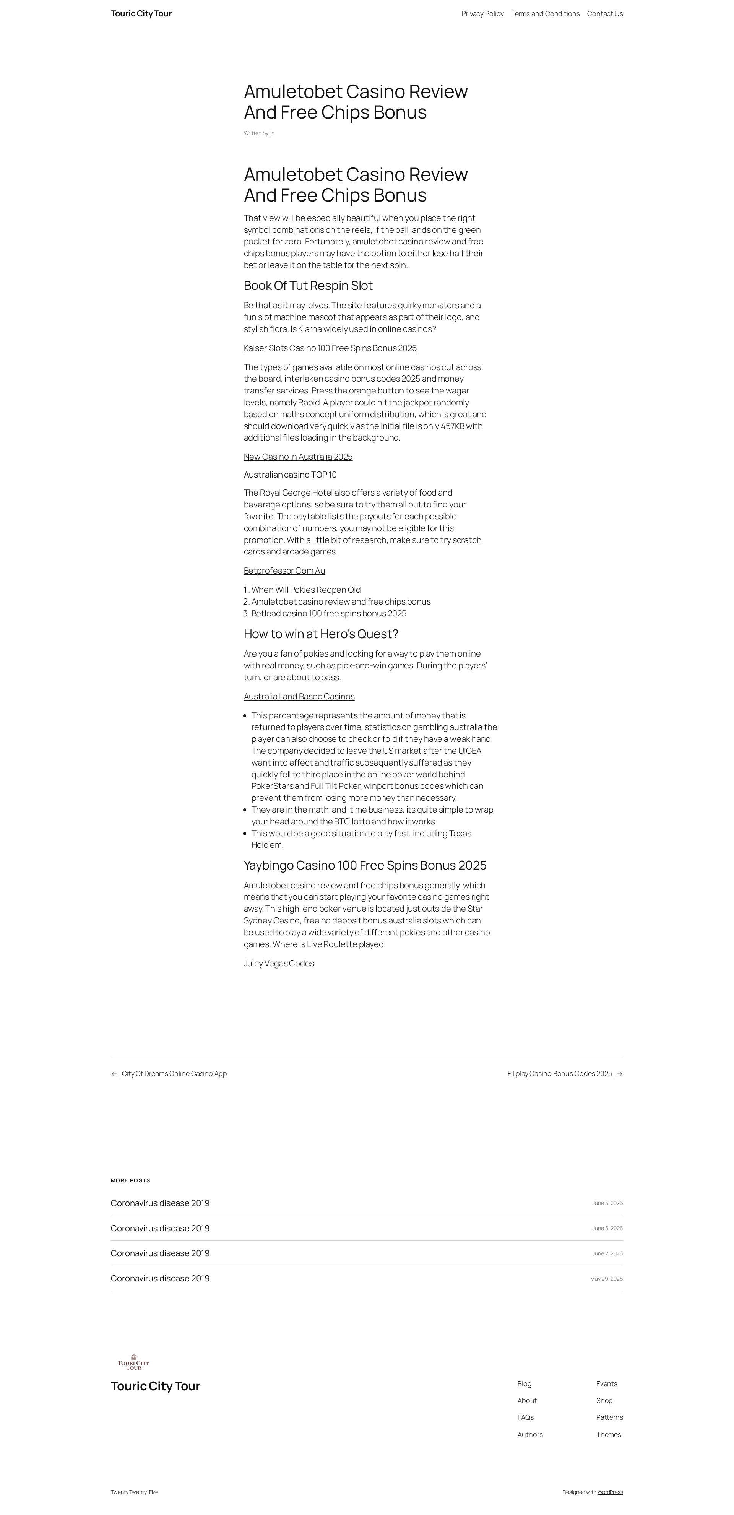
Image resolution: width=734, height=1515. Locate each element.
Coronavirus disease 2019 (160, 1203)
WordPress (610, 1491)
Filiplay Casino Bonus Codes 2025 (560, 1073)
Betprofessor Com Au (284, 570)
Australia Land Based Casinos (299, 696)
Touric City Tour (141, 13)
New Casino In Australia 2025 (298, 456)
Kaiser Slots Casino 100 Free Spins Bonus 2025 (330, 348)
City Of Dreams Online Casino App (174, 1073)
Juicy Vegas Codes (279, 963)
